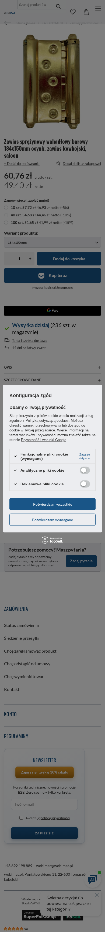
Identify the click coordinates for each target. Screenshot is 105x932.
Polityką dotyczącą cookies (47, 420)
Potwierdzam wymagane (52, 519)
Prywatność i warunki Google (43, 440)
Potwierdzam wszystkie (52, 504)
